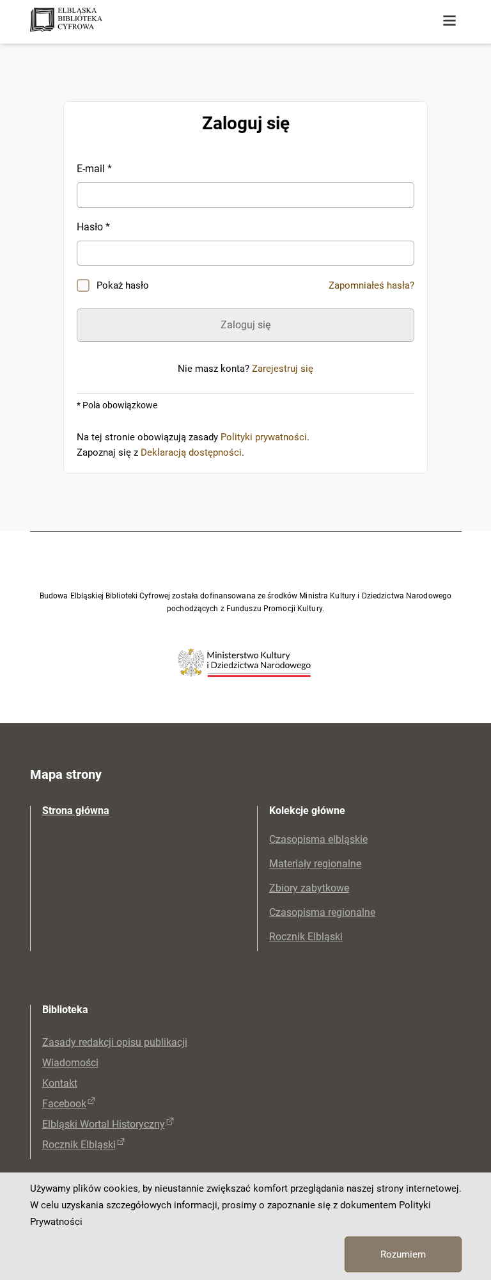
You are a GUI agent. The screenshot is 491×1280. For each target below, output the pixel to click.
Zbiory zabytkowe (309, 888)
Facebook (64, 1104)
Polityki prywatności (264, 437)
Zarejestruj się (282, 368)
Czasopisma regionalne (322, 912)
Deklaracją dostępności (191, 452)
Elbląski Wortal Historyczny (103, 1124)
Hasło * (93, 227)
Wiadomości (70, 1063)
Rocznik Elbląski (306, 937)
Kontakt (59, 1083)
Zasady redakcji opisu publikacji (114, 1042)
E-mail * (94, 169)
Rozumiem (403, 1254)
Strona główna (75, 810)
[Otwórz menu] (449, 21)
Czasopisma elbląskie (318, 839)
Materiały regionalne (315, 864)
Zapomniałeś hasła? (371, 285)
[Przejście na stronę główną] (116, 21)
